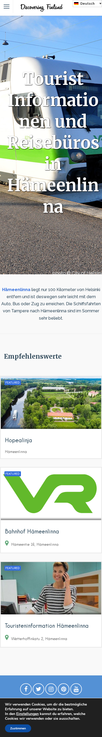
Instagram (51, 690)
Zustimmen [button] (18, 728)
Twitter (38, 690)
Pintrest (63, 690)
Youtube (76, 690)
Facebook (26, 690)
